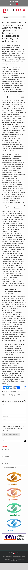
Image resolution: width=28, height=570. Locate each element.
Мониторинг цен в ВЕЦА (16, 394)
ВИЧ (22, 97)
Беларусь (10, 391)
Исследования (7, 453)
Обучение (6, 460)
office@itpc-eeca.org (14, 1)
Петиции (5, 463)
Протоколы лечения (9, 467)
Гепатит (16, 208)
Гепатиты (14, 391)
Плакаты (6, 449)
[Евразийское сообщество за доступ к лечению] (14, 537)
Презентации (7, 456)
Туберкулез (9, 293)
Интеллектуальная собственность (9, 393)
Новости (4, 395)
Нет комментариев (11, 395)
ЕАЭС (18, 391)
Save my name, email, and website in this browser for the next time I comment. (13, 428)
